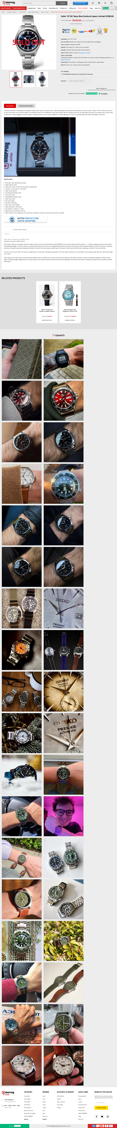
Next (54, 42)
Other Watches (27, 1107)
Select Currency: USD (80, 3)
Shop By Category (12, 12)
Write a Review (78, 23)
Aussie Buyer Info (53, 8)
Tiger (44, 1113)
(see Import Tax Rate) (84, 53)
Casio (44, 1099)
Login (58, 1102)
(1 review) (71, 23)
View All (26, 1119)
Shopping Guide (31, 8)
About (39, 8)
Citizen (44, 1102)
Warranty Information (26, 106)
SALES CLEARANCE (83, 8)
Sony (44, 1110)
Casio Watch (27, 1096)
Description (10, 106)
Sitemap (59, 1107)
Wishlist (59, 1099)
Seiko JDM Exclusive (33, 12)
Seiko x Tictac (45, 12)
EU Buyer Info (63, 8)
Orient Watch (27, 1102)
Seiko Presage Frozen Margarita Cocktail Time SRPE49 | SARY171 (70, 311)
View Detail (47, 320)
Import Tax (98, 8)
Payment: (64, 81)
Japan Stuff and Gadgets (29, 1113)
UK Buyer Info (72, 8)
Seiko (44, 1096)
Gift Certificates (60, 1096)
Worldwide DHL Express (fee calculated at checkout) (78, 74)
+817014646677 (9, 1100)
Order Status (60, 1105)
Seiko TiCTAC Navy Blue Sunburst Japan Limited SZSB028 (66, 12)
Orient (44, 1105)
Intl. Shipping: (65, 71)
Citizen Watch (27, 1099)
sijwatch (60, 335)
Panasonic (45, 1116)
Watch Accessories (28, 1110)
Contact (45, 8)
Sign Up (63, 1102)
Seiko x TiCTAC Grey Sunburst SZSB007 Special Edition (47, 311)
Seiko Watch (22, 12)
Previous (3, 42)
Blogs (91, 8)
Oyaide (44, 1107)
